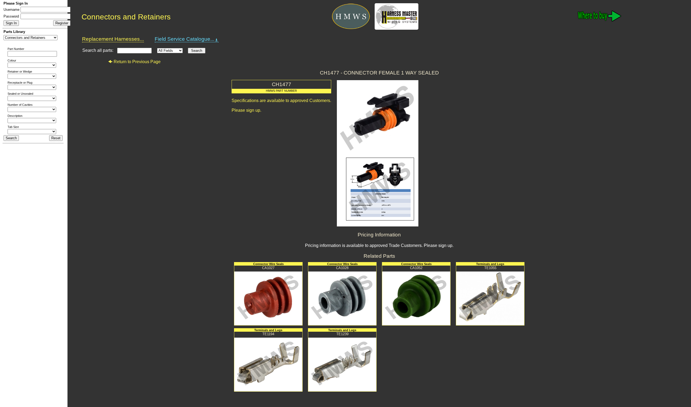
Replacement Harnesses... (113, 39)
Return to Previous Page (137, 61)
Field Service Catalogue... (184, 39)
